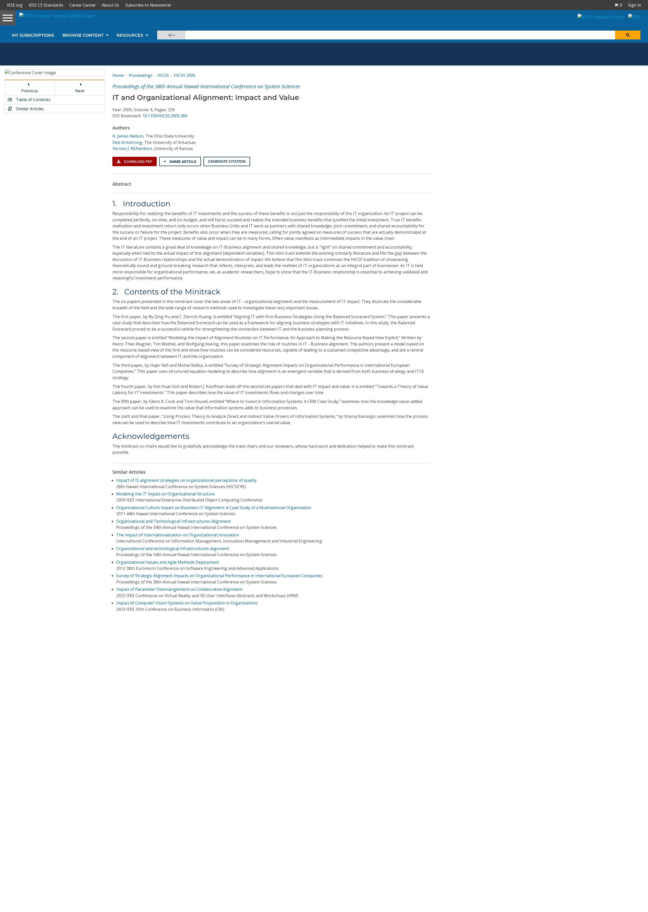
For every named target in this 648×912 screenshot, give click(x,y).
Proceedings (140, 75)
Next (79, 91)
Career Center (82, 5)
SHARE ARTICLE (182, 161)
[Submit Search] (627, 35)
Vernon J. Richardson (132, 148)
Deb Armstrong (127, 142)
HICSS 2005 (184, 75)
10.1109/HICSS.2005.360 (165, 116)
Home (118, 75)
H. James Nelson (127, 136)
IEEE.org (15, 5)
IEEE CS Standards (46, 5)
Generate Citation (227, 161)
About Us (110, 5)
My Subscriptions (33, 35)
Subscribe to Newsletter (148, 5)
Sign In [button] (634, 5)
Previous (29, 91)
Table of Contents (32, 99)
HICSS (163, 75)
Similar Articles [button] (29, 109)
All (170, 35)
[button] (618, 5)
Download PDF (137, 161)
